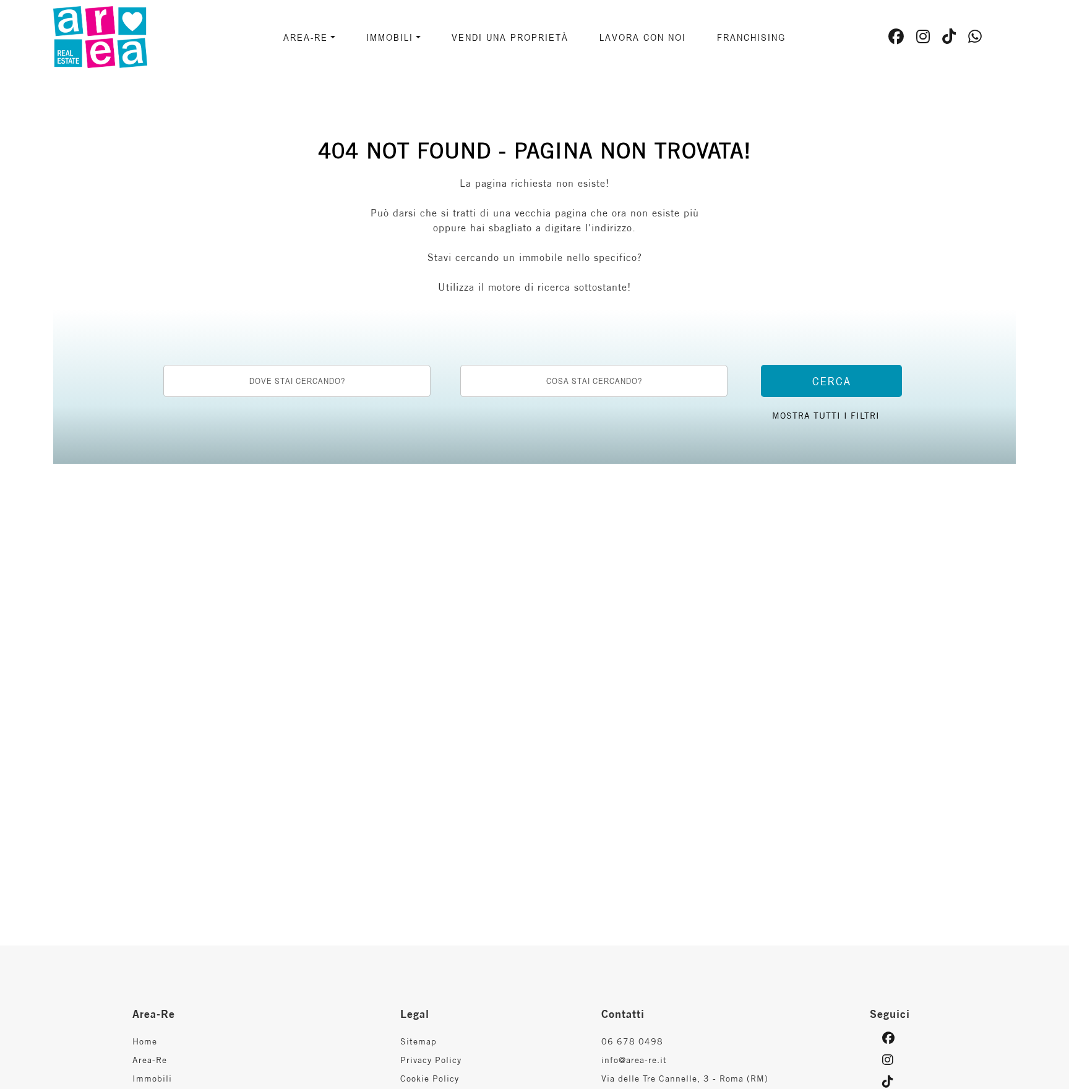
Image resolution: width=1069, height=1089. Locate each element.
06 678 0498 (632, 1041)
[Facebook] (896, 38)
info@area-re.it (634, 1060)
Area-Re (149, 1060)
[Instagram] (923, 38)
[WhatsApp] (975, 38)
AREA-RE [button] (305, 37)
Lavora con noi (642, 37)
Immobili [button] (389, 37)
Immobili (152, 1078)
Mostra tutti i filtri (826, 415)
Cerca (831, 381)
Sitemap (418, 1041)
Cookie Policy (429, 1078)
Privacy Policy (431, 1060)
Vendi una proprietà (510, 37)
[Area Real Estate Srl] (133, 36)
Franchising (751, 37)
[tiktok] (949, 38)
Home (144, 1041)
